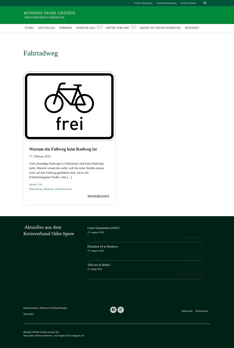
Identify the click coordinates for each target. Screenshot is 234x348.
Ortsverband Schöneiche (44, 17)
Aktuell (32, 184)
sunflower (47, 335)
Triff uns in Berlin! (98, 265)
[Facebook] (113, 310)
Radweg (49, 189)
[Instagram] (120, 310)
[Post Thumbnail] (69, 106)
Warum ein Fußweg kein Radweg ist (63, 149)
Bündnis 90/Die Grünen (49, 13)
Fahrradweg (36, 189)
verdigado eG (77, 335)
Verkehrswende (64, 189)
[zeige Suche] (205, 3)
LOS (40, 184)
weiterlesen (98, 196)
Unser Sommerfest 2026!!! (103, 228)
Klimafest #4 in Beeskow (102, 246)
